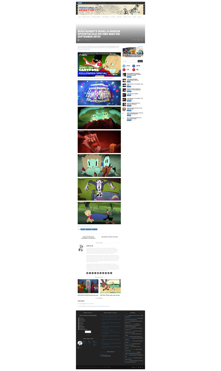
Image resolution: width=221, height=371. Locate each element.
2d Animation (80, 29)
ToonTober (127, 360)
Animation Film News (129, 331)
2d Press (126, 315)
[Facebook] (128, 3)
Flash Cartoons (128, 346)
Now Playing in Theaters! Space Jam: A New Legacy (88, 295)
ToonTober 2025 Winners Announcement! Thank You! (133, 80)
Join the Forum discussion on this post (85, 226)
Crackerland (127, 336)
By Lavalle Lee (134, 76)
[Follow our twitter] (124, 66)
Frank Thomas (82, 319)
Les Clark (81, 322)
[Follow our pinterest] (133, 69)
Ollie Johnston (81, 326)
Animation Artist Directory (130, 324)
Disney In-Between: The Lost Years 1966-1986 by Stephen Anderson (135, 113)
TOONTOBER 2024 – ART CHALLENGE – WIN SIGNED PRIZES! (135, 99)
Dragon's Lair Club (128, 343)
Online (103, 354)
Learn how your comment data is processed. (100, 306)
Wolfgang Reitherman (83, 329)
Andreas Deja (127, 321)
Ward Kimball (81, 327)
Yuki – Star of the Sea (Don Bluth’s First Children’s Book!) (134, 118)
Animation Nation (128, 333)
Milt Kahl (80, 325)
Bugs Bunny (83, 229)
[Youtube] (140, 3)
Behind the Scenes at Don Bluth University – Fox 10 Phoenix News (134, 89)
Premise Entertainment (129, 357)
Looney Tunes (94, 229)
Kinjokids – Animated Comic (130, 349)
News (85, 29)
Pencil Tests (127, 355)
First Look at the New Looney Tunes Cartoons (110, 295)
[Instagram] (130, 3)
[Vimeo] (138, 3)
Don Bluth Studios (128, 338)
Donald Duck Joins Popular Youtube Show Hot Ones (134, 109)
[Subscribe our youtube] (124, 69)
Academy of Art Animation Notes (131, 318)
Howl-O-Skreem (88, 229)
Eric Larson (81, 318)
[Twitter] (136, 3)
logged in (84, 303)
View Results (88, 335)
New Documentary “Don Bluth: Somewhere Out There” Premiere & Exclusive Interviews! (134, 74)
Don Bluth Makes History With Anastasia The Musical (133, 104)
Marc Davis (81, 323)
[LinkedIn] (132, 3)
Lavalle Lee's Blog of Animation (131, 352)
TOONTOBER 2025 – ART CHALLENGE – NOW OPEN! (135, 84)
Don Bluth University (129, 340)
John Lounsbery (82, 320)
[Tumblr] (134, 3)
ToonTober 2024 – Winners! (87, 3)
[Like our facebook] (133, 66)
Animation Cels (127, 328)
